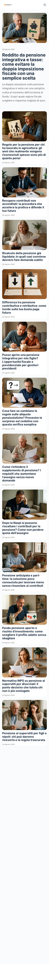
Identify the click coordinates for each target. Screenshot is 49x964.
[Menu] (45, 5)
